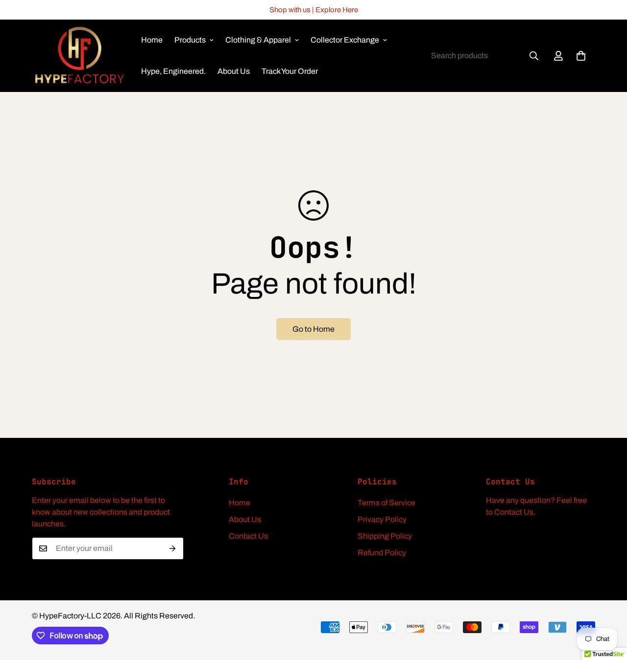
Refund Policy (382, 552)
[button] (581, 56)
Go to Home (313, 329)
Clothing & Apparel (258, 40)
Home (152, 40)
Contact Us (248, 536)
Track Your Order (290, 71)
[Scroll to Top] (608, 606)
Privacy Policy (382, 519)
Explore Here (336, 10)
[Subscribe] (173, 548)
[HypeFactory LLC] (79, 56)
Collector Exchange (345, 40)
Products (190, 40)
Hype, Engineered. (173, 71)
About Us (233, 71)
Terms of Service (386, 503)
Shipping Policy (385, 536)
